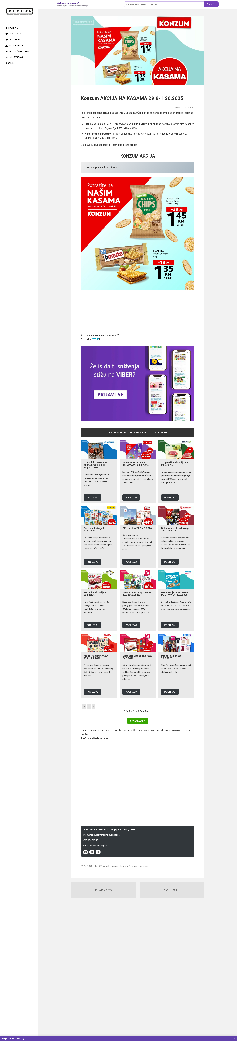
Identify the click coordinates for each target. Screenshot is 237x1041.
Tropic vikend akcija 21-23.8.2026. (174, 463)
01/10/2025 (86, 866)
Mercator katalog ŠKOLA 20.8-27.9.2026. (136, 593)
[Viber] (85, 852)
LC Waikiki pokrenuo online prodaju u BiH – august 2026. (96, 465)
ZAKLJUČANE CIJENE (19, 51)
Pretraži (210, 4)
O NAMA (9, 63)
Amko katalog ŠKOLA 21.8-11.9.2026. (96, 657)
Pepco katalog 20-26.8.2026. (171, 657)
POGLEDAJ (92, 497)
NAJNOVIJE (14, 28)
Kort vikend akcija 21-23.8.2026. (96, 593)
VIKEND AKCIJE (16, 46)
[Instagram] (98, 852)
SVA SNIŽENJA (137, 720)
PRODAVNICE (15, 34)
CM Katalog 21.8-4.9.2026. (137, 528)
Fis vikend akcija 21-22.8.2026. (95, 529)
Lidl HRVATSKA (16, 57)
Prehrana (133, 866)
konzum (144, 866)
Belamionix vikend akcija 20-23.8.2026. (175, 529)
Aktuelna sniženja (111, 866)
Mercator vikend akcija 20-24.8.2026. (137, 657)
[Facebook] (91, 852)
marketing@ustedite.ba (109, 835)
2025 (99, 866)
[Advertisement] (137, 314)
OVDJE (95, 339)
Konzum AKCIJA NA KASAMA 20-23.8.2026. (135, 463)
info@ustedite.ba (90, 835)
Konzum (124, 866)
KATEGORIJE (15, 40)
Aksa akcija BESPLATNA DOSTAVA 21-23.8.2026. (175, 593)
